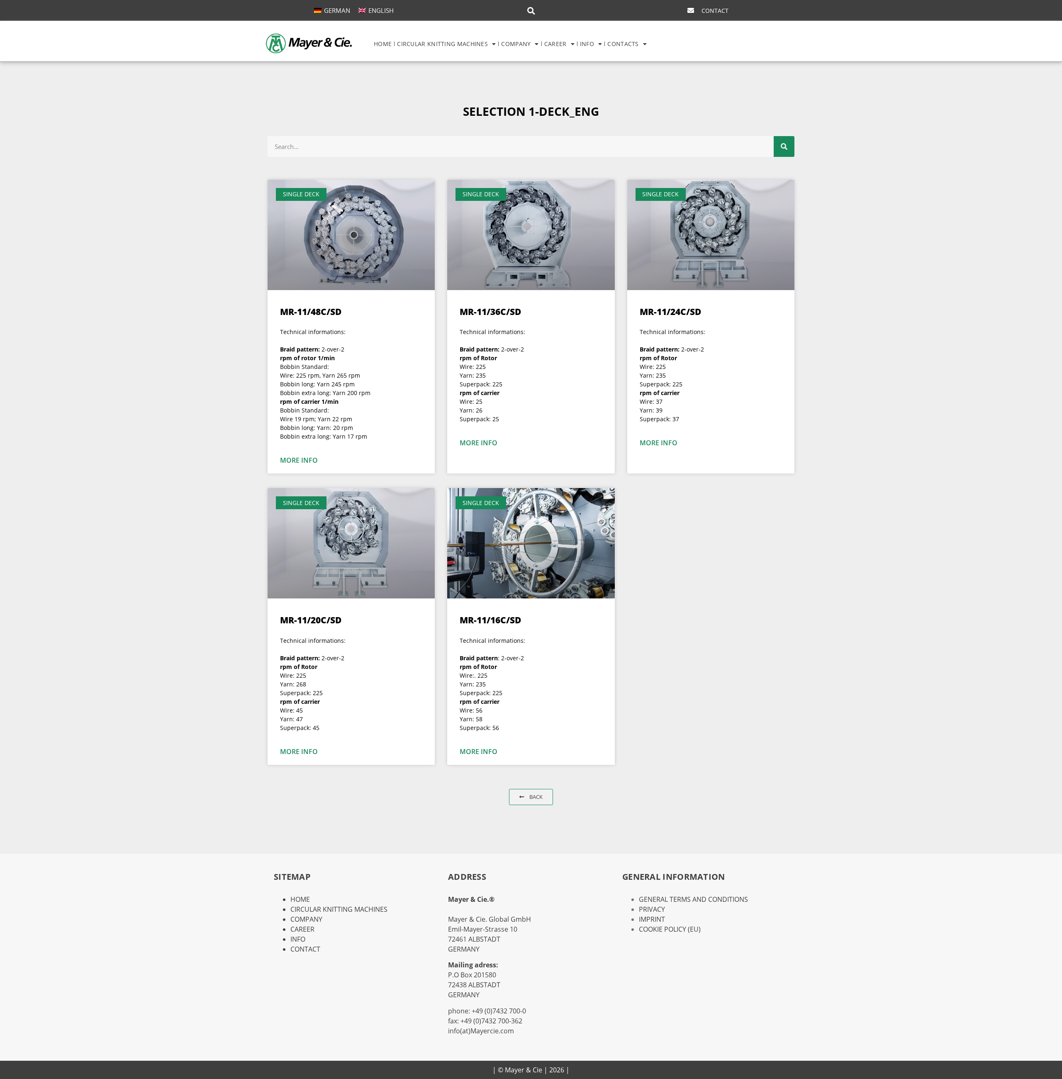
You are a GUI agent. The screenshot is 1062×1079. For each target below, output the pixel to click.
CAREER (555, 44)
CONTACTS (622, 44)
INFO (587, 44)
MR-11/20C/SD (310, 620)
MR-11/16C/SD (490, 620)
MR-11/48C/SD (310, 311)
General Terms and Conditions (693, 899)
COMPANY (516, 44)
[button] (531, 10)
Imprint (652, 919)
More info (299, 460)
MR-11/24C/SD (670, 311)
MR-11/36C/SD (490, 311)
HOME (383, 44)
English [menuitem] (381, 10)
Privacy (652, 909)
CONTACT (305, 949)
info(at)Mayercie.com (481, 1030)
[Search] (784, 146)
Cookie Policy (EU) (670, 929)
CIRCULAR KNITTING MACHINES (442, 44)
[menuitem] (332, 10)
